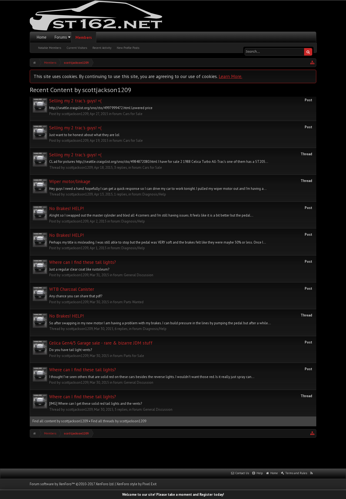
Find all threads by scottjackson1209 (118, 421)
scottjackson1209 (75, 114)
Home (41, 37)
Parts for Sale (134, 355)
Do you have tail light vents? (70, 350)
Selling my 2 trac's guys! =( (75, 101)
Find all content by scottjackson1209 (60, 421)
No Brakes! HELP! (66, 208)
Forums (61, 37)
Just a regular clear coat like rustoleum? (79, 269)
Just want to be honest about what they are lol (84, 135)
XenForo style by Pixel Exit (137, 484)
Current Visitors (76, 48)
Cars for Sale (132, 114)
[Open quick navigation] (312, 63)
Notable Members (49, 48)
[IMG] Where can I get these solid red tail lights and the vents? (95, 403)
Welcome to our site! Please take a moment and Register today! (173, 494)
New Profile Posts (128, 48)
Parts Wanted (134, 302)
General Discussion (138, 275)
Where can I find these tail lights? (82, 262)
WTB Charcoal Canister (71, 289)
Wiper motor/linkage (69, 181)
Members (83, 37)
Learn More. (230, 76)
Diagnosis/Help (154, 194)
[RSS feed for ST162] (311, 473)
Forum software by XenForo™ (72, 484)
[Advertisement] (173, 452)
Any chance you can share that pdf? (75, 296)
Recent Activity (101, 48)
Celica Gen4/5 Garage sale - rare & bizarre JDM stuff (100, 343)
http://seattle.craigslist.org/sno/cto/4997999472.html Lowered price (100, 108)
